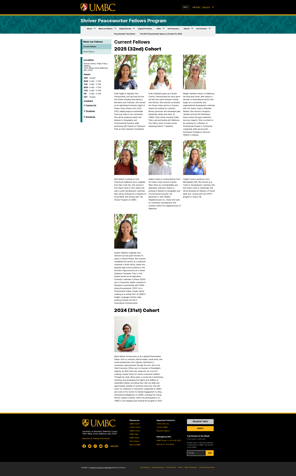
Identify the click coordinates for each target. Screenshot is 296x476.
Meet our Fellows (106, 29)
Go (210, 453)
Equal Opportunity (157, 467)
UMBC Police (161, 440)
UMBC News (134, 438)
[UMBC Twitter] (89, 446)
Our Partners (201, 29)
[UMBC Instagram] (95, 446)
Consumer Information (207, 467)
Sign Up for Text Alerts (165, 444)
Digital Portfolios (145, 29)
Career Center (135, 427)
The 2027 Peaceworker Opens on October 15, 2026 (161, 34)
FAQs (159, 29)
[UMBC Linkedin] (106, 446)
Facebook (90, 112)
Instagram (90, 118)
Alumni (187, 29)
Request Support (163, 431)
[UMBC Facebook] (84, 446)
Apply (185, 7)
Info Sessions (173, 29)
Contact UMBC (162, 427)
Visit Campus (134, 441)
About (89, 29)
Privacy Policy (171, 467)
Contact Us (91, 105)
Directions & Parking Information (96, 438)
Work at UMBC (135, 445)
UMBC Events (135, 431)
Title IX (180, 467)
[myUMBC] (196, 7)
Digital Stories (125, 29)
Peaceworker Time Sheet (124, 34)
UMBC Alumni (135, 424)
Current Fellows (89, 47)
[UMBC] (98, 7)
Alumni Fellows (88, 52)
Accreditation (145, 467)
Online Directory (163, 424)
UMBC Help (134, 434)
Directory (206, 7)
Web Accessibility (191, 467)
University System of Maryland (101, 467)
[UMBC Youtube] (100, 446)
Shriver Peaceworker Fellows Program (123, 20)
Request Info (200, 421)
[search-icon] (213, 7)
